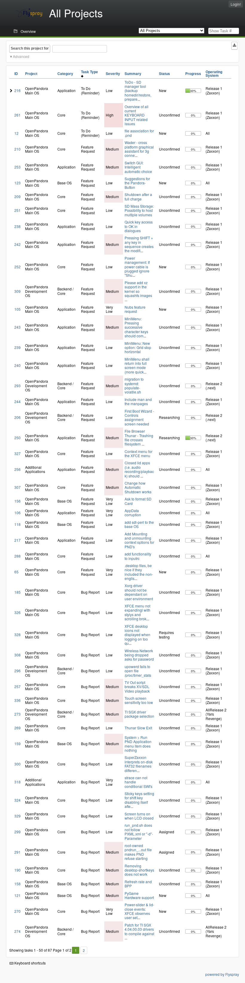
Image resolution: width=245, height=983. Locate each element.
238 (17, 226)
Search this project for (30, 48)
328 (17, 634)
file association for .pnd (139, 132)
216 (17, 90)
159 (17, 743)
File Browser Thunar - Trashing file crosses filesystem (139, 437)
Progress (193, 73)
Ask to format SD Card (138, 501)
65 (16, 571)
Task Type (90, 71)
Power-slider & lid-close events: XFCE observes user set (139, 911)
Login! (236, 4)
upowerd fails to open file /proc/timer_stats (138, 671)
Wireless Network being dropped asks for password (139, 655)
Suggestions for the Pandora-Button (137, 183)
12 (16, 133)
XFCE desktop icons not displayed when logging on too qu (137, 635)
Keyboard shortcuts (29, 962)
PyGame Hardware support (139, 895)
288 (17, 555)
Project (31, 73)
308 (17, 654)
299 (17, 831)
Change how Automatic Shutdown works (138, 487)
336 (17, 700)
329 (17, 815)
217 (17, 540)
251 (17, 210)
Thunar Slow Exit (138, 727)
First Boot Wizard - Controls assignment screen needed (139, 417)
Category (65, 73)
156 (17, 500)
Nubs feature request (135, 309)
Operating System (214, 73)
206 (17, 417)
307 (17, 487)
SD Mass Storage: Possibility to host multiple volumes (139, 210)
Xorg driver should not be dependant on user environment (139, 592)
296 (17, 670)
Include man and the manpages (138, 401)
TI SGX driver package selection (139, 714)
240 (17, 365)
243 (17, 327)
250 (17, 437)
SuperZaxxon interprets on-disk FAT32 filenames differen (139, 764)
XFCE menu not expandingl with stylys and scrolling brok (137, 612)
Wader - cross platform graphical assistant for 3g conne (139, 149)
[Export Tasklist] (234, 46)
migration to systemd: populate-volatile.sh (134, 385)
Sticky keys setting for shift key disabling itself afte (139, 800)
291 (17, 852)
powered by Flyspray (222, 974)
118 (17, 524)
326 (17, 612)
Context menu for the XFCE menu (138, 453)
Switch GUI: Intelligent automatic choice (138, 167)
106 (17, 512)
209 (17, 196)
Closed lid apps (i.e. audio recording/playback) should (139, 469)
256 (17, 469)
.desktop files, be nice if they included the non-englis (139, 572)
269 (17, 727)
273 (17, 713)
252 (17, 266)
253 (17, 166)
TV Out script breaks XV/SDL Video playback (137, 686)
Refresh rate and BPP (138, 883)
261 (17, 114)
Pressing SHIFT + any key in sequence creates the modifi (139, 244)
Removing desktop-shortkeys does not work (139, 870)
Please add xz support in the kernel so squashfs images (138, 289)
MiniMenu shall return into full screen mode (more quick (137, 365)
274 (17, 931)
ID (16, 73)
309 (17, 291)
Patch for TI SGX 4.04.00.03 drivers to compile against (139, 929)
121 (17, 895)
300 (17, 763)
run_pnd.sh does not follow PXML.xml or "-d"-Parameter (139, 831)
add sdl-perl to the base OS (139, 524)
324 (17, 800)
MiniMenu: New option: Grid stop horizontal (138, 347)
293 (17, 385)
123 (17, 182)
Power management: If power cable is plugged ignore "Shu (137, 266)
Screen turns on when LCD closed (139, 815)
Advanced (21, 56)
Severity (113, 73)
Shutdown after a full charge (138, 196)
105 (17, 309)
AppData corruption (133, 512)
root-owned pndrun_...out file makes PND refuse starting (138, 852)
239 (17, 347)
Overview (28, 31)
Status (164, 73)
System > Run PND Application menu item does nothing (138, 744)
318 (17, 781)
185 (17, 592)
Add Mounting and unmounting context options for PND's (139, 540)
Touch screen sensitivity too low (139, 700)
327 (17, 453)
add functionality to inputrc (138, 556)
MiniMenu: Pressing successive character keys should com (136, 327)
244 (17, 401)
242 (17, 244)
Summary (133, 73)
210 (17, 148)
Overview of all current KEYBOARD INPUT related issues (136, 115)
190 (17, 869)
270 (17, 911)
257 (17, 686)
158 (17, 883)
